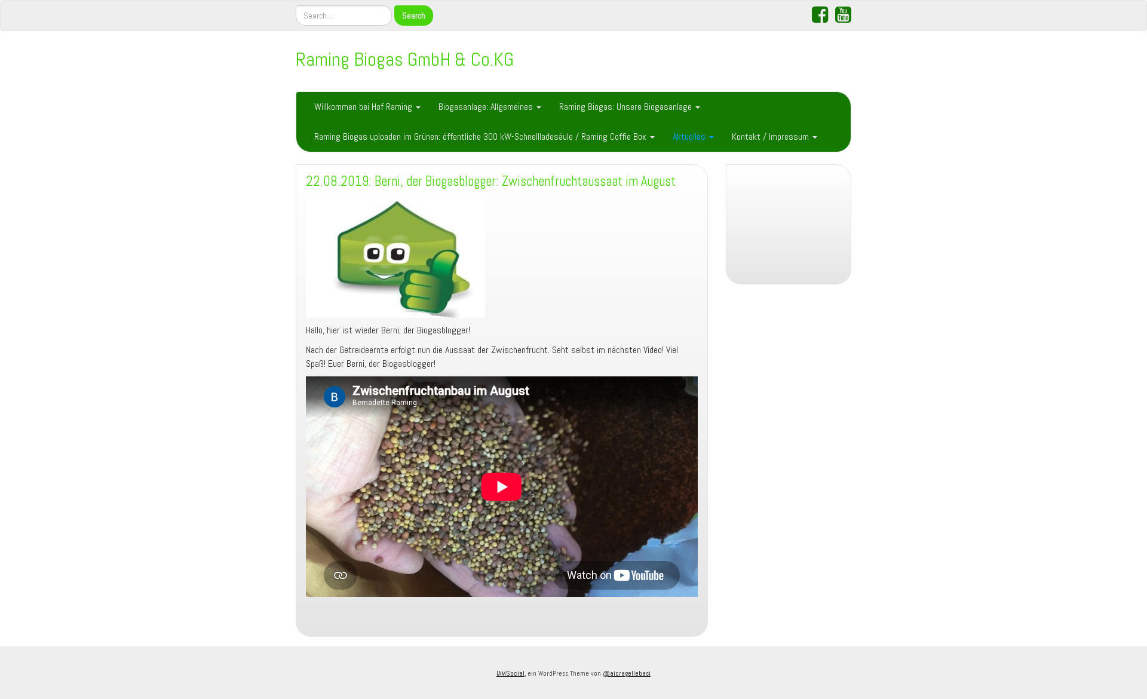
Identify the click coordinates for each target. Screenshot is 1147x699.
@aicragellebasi (627, 673)
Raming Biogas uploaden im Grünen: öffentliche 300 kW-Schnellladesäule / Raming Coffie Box (481, 136)
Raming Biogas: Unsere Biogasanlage (626, 106)
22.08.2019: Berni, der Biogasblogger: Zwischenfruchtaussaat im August (491, 181)
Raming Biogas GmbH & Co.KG (405, 59)
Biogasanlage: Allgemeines (486, 106)
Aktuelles (690, 136)
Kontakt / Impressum (771, 136)
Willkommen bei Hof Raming (364, 106)
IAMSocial (510, 673)
